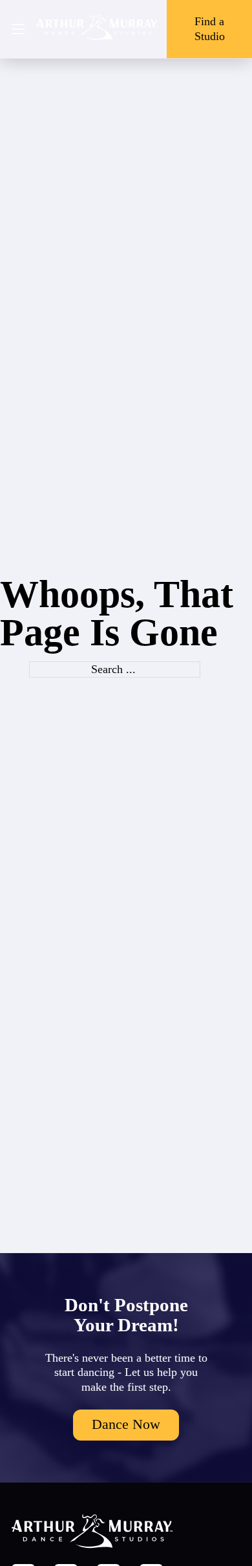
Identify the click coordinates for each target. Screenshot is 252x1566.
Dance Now (126, 1424)
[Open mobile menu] (18, 29)
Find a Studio (209, 29)
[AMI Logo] (97, 29)
